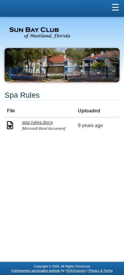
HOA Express (76, 270)
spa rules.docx (37, 122)
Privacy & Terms (100, 270)
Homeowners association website (35, 270)
